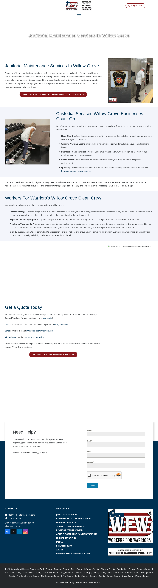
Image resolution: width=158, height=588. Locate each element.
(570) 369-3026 (61, 324)
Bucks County (77, 569)
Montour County (115, 572)
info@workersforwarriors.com (40, 330)
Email (89, 441)
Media (59, 542)
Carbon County (92, 569)
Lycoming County (98, 572)
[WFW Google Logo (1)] (72, 6)
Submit (92, 486)
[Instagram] (25, 531)
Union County (128, 576)
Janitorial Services (66, 514)
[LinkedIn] (19, 531)
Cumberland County (126, 569)
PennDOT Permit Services (69, 530)
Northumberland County (28, 576)
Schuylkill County (97, 576)
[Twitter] (13, 531)
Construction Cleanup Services (73, 518)
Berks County (46, 569)
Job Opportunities (66, 538)
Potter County (81, 576)
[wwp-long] (130, 552)
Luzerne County (82, 572)
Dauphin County (144, 569)
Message (90, 462)
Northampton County (50, 576)
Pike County (67, 576)
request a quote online (34, 337)
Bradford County (61, 569)
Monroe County (132, 572)
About (59, 549)
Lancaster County (13, 572)
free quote (47, 318)
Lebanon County (50, 572)
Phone (89, 451)
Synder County (113, 576)
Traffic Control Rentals (70, 526)
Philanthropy (64, 545)
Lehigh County (66, 572)
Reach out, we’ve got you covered (76, 171)
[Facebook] (7, 531)
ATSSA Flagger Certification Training (76, 534)
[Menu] (79, 14)
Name (89, 430)
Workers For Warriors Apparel (73, 553)
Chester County (108, 569)
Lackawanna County (32, 572)
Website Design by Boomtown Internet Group (81, 582)
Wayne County (143, 576)
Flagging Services (66, 522)
